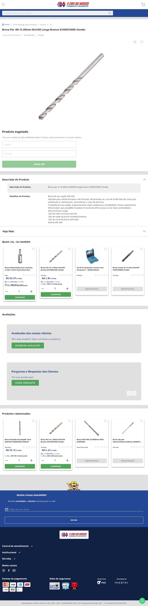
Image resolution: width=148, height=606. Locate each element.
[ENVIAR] (39, 164)
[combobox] (57, 13)
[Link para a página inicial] (6, 24)
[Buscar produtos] (110, 13)
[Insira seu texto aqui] (142, 601)
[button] (135, 42)
